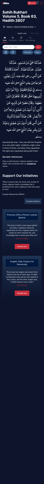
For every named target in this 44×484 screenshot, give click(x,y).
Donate (33, 3)
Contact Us (31, 164)
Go (38, 47)
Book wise (35, 33)
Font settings (30, 40)
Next (37, 52)
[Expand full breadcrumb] (4, 27)
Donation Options (33, 201)
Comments (13, 40)
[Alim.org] (6, 3)
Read (5, 40)
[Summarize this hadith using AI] (12, 52)
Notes (21, 40)
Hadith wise (22, 33)
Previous (27, 52)
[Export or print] (5, 52)
